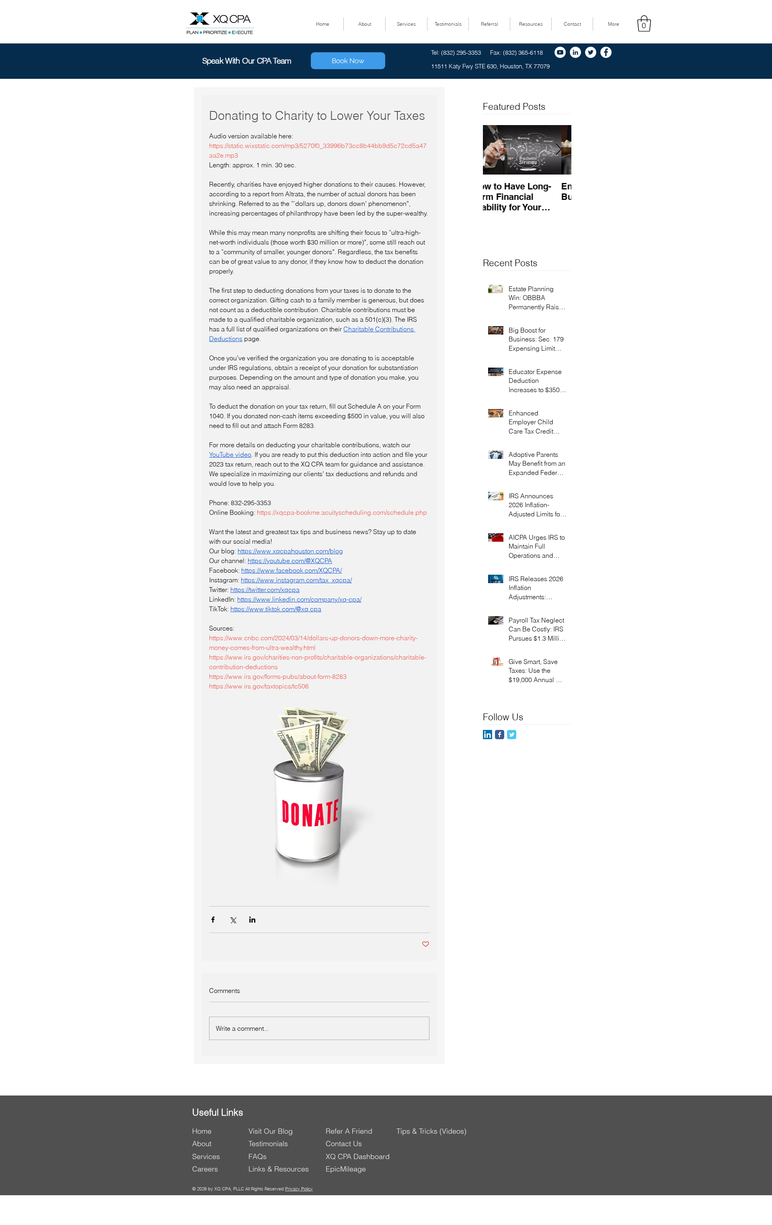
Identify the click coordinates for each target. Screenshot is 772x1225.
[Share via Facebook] (213, 919)
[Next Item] (558, 150)
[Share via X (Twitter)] (232, 919)
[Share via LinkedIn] (252, 919)
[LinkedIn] (487, 734)
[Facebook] (606, 52)
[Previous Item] (495, 150)
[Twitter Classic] (511, 734)
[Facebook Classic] (499, 734)
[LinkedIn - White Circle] (575, 52)
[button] (644, 23)
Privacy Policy (299, 1189)
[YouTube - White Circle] (560, 52)
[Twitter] (590, 52)
